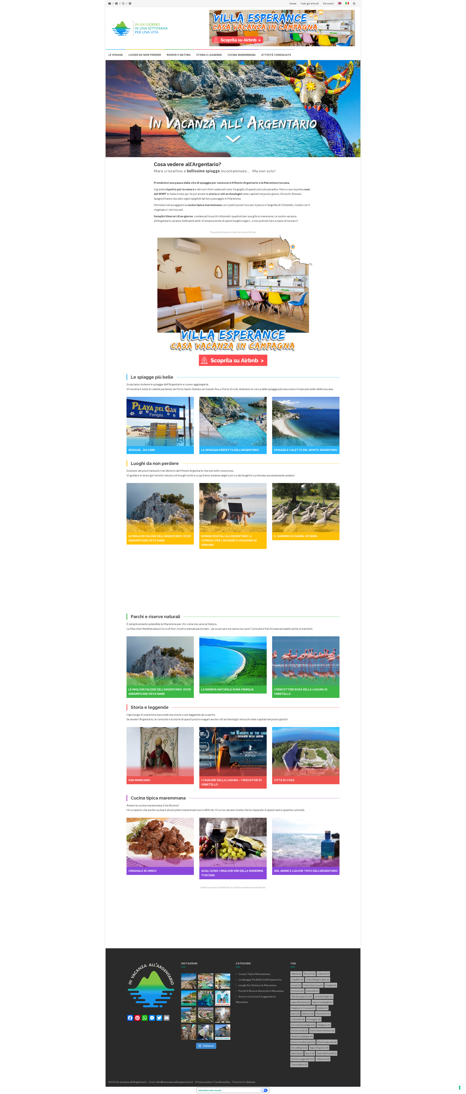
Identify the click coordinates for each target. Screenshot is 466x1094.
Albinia (296, 973)
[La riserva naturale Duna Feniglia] (160, 661)
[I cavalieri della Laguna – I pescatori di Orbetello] (160, 751)
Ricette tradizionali (303, 1042)
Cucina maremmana (242, 54)
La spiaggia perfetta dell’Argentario (157, 450)
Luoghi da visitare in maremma (257, 985)
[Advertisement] (233, 580)
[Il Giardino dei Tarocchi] (305, 507)
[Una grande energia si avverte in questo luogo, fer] (188, 1032)
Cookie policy (222, 1081)
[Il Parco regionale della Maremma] (305, 661)
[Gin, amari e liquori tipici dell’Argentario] (233, 842)
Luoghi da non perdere (145, 54)
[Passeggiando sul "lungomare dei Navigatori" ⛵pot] (222, 981)
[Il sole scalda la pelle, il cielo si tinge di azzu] (188, 981)
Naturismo (323, 1013)
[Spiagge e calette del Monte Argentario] (233, 421)
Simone (250, 1081)
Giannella (312, 990)
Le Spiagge (115, 54)
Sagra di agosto (319, 1047)
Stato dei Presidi (326, 1053)
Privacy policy (203, 1081)
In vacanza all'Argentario (132, 1081)
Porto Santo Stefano (322, 1030)
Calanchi (323, 973)
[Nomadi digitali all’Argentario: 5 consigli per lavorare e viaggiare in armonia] (160, 507)
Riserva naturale (327, 1042)
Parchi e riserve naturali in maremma (261, 990)
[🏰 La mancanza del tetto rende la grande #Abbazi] (222, 1015)
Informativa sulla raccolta (209, 1090)
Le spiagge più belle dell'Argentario (260, 979)
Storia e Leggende (209, 54)
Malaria (322, 1008)
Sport (309, 1053)
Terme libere (299, 1064)
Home (292, 3)
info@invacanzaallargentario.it (174, 1081)
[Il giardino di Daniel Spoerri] (233, 507)
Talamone (322, 1059)
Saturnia (297, 1053)
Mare (295, 1013)
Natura (307, 1013)
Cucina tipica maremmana (254, 973)
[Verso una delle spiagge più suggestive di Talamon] (188, 1015)
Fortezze (297, 990)
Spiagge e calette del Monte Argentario (233, 450)
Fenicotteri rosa (313, 985)
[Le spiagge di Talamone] (305, 421)
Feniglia (330, 985)
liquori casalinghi (322, 1002)
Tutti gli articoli (310, 3)
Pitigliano (323, 1025)
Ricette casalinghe (302, 1036)
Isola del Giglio (324, 996)
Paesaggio (314, 1019)
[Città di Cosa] (233, 751)
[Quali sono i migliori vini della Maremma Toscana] (160, 842)
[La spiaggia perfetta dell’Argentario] (160, 421)
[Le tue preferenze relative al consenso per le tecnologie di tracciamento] (459, 1087)
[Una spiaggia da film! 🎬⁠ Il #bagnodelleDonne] (205, 998)
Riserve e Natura (179, 54)
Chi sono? (328, 3)
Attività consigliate (276, 54)
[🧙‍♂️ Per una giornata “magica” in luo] (205, 1015)
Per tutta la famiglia (303, 1025)
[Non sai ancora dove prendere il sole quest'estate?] (222, 998)
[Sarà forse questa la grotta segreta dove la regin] (205, 1032)
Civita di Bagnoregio (317, 979)
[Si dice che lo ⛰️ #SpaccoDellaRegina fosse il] (222, 1032)
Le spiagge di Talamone (292, 450)
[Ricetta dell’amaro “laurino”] (305, 842)
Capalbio (297, 979)
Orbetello (297, 1019)
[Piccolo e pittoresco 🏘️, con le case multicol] (205, 981)
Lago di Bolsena (300, 1002)
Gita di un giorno (301, 996)
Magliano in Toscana (303, 1008)
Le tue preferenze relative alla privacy (242, 1090)
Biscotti (309, 973)
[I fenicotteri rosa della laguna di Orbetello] (233, 661)
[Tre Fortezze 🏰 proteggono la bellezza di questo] (188, 998)
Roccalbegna (299, 1047)
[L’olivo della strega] (305, 751)
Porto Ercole (299, 1030)
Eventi (296, 985)
